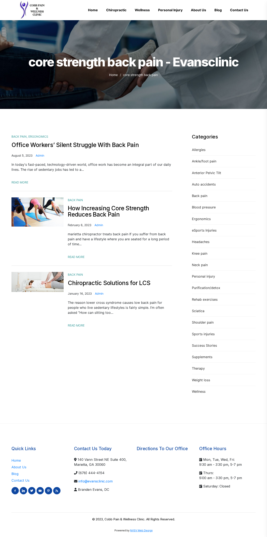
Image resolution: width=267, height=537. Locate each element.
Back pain (199, 196)
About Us (18, 467)
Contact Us (20, 480)
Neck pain (200, 265)
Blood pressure (204, 207)
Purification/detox (206, 288)
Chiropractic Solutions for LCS (109, 283)
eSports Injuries (204, 230)
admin (40, 155)
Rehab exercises (205, 299)
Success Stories (204, 345)
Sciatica (198, 311)
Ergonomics (201, 219)
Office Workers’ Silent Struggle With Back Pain (75, 144)
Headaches (200, 242)
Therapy (198, 368)
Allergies (198, 150)
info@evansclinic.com (95, 481)
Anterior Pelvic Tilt (206, 173)
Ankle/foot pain (204, 161)
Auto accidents (204, 184)
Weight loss (201, 380)
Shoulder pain (203, 322)
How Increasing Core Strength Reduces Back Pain (108, 211)
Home (113, 75)
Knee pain (199, 253)
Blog (15, 474)
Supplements (202, 357)
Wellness (198, 391)
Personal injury (203, 276)
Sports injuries (203, 334)
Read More (19, 182)
